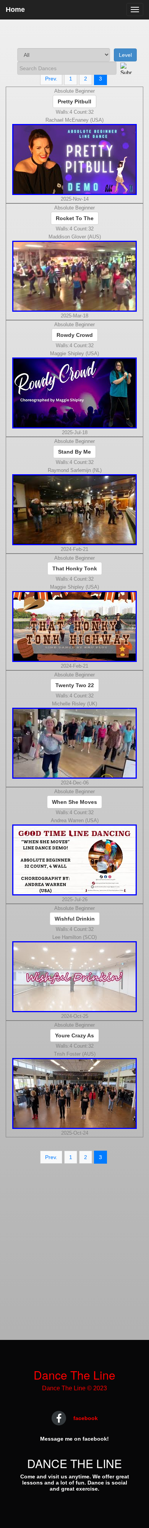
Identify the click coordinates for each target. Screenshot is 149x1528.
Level (125, 55)
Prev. (51, 79)
